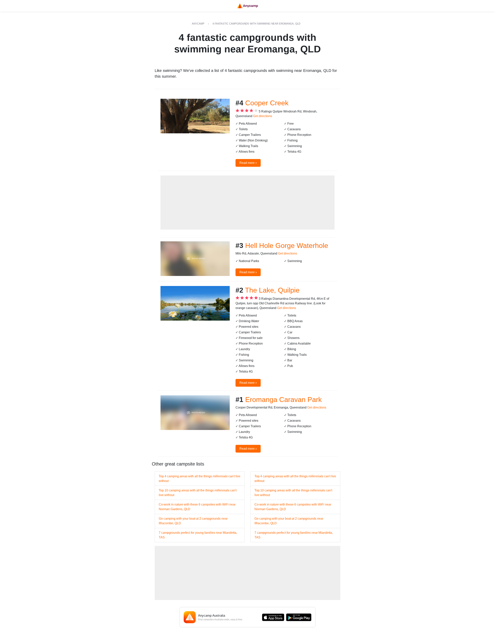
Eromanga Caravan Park (283, 399)
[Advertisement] (247, 202)
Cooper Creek (266, 103)
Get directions (262, 116)
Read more (248, 162)
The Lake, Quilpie (272, 290)
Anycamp (198, 23)
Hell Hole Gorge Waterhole (286, 245)
